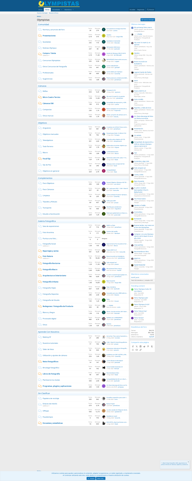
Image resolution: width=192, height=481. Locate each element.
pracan (116, 202)
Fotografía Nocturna (51, 263)
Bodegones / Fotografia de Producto (58, 306)
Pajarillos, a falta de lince (142, 108)
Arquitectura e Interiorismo (54, 275)
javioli (137, 277)
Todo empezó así (111, 262)
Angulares (47, 128)
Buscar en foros (53, 13)
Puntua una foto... (50, 238)
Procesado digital (49, 318)
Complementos (45, 178)
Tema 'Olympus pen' (141, 298)
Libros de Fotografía (51, 374)
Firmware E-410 (111, 90)
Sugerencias (47, 79)
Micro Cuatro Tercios (51, 97)
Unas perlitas (138, 245)
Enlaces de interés (50, 403)
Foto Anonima (48, 232)
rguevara (117, 92)
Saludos (108, 35)
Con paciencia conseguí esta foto (116, 29)
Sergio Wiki (119, 37)
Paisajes (136, 69)
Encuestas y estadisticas (53, 423)
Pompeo (117, 135)
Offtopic (46, 411)
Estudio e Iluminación (51, 214)
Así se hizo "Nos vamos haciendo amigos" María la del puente (124, 336)
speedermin (118, 412)
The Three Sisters (140, 199)
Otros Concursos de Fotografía (55, 66)
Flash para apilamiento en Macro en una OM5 (120, 213)
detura (117, 153)
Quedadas (47, 42)
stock (136, 80)
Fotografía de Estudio (51, 300)
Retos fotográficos (50, 361)
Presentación (138, 129)
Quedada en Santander (113, 41)
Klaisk (116, 159)
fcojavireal (117, 110)
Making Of (47, 337)
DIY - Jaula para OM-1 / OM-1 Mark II (117, 188)
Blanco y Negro (49, 312)
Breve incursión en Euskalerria (115, 256)
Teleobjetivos (48, 140)
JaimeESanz (117, 80)
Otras (45, 324)
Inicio (40, 10)
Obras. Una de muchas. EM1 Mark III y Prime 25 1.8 (121, 311)
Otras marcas (48, 116)
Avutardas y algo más (141, 161)
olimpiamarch (118, 141)
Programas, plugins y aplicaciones (57, 386)
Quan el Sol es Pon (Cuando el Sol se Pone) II (119, 244)
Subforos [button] (45, 55)
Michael (116, 368)
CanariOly (117, 74)
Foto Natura (48, 256)
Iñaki (115, 172)
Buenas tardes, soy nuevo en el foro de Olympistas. (144, 226)
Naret (115, 166)
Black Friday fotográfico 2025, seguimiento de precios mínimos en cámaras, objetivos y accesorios (174, 463)
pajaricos (137, 258)
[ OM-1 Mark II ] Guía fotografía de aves (118, 342)
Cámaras (42, 86)
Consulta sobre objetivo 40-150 (115, 139)
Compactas (47, 109)
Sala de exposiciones (51, 226)
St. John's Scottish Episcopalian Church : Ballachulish (121, 275)
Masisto (116, 295)
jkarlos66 (117, 49)
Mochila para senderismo (114, 207)
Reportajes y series (50, 251)
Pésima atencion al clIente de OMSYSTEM (118, 78)
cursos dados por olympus (114, 72)
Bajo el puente (110, 281)
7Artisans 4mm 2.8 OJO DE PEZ (115, 164)
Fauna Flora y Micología (141, 78)
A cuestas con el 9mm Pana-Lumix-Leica (118, 127)
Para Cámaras (48, 189)
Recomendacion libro (112, 373)
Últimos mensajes (138, 24)
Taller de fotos (48, 349)
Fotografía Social (49, 244)
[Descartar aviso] (188, 462)
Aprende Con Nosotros (48, 331)
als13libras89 (118, 55)
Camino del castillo (112, 231)
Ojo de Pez (47, 165)
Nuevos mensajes (42, 13)
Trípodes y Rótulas (50, 201)
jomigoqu (121, 387)
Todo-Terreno (48, 146)
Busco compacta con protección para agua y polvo (121, 109)
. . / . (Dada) (109, 305)
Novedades (56, 10)
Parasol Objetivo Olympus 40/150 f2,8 (117, 182)
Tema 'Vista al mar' (140, 311)
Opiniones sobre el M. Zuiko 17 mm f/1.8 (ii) (119, 158)
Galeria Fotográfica (47, 221)
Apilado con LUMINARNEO (114, 318)
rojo (135, 153)
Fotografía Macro (50, 269)
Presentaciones (49, 36)
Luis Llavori (117, 184)
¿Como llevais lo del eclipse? (114, 360)
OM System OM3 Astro (113, 47)
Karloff (119, 270)
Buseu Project (110, 404)
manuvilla (116, 190)
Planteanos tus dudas (51, 380)
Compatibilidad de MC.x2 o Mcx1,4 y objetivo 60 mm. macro (124, 379)
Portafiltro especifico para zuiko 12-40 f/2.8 (119, 397)
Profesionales (48, 73)
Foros (47, 10)
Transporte (47, 208)
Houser (116, 301)
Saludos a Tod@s (140, 205)
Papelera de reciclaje (51, 398)
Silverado (117, 43)
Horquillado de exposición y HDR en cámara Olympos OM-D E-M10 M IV (127, 102)
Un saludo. (138, 135)
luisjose (117, 147)
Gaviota (108, 324)
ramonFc (116, 350)
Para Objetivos (48, 183)
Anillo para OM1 (111, 201)
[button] (61, 9)
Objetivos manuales (50, 134)
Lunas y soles (138, 175)
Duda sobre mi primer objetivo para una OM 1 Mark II (122, 145)
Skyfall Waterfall (139, 265)
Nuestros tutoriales (50, 343)
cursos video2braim (112, 66)
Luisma (115, 30)
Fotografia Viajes (49, 288)
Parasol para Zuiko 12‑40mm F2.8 (116, 133)
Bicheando (137, 219)
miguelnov (118, 209)
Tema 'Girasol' (139, 318)
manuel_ (116, 117)
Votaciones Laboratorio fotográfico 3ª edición (120, 348)
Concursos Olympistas (51, 60)
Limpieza (46, 195)
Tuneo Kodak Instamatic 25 (114, 367)
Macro (45, 152)
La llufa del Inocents (112, 152)
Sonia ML (117, 418)
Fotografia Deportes (51, 294)
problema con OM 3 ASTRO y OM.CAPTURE (119, 354)
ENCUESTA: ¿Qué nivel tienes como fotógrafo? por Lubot (123, 422)
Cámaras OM (48, 103)
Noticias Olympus (49, 48)
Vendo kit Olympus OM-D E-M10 (116, 53)
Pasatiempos (48, 417)
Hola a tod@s (138, 99)
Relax (108, 299)
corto (118, 307)
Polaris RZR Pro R (111, 250)
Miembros (68, 10)
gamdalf (117, 67)
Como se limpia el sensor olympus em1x (118, 195)
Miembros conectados (140, 274)
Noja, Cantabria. (111, 287)
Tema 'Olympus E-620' (142, 304)
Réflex (45, 91)
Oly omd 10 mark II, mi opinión (115, 96)
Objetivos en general (51, 171)
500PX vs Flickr (110, 225)
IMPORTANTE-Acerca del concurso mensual (119, 59)
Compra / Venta (49, 53)
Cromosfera (138, 212)
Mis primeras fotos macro (114, 268)
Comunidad (43, 24)
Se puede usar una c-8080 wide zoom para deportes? (122, 293)
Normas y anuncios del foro (54, 29)
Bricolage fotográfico (51, 367)
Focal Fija (46, 159)
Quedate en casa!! (111, 416)
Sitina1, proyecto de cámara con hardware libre (120, 115)
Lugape (117, 61)
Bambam (117, 233)
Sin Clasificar (44, 393)
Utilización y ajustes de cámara (55, 355)
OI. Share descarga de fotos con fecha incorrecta (120, 385)
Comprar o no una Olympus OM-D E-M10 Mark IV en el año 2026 (143, 236)
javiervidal (117, 215)
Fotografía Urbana (50, 282)
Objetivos (42, 122)
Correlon (117, 338)
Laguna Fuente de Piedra (142, 72)
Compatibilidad (111, 170)
